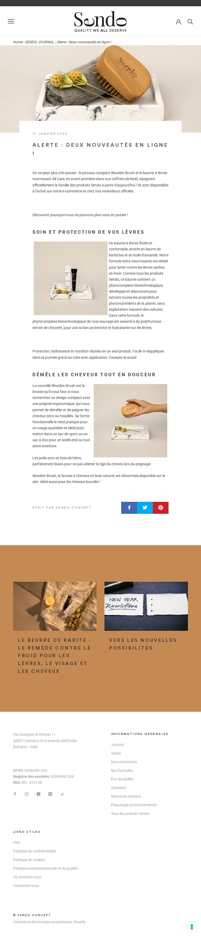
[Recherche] (190, 21)
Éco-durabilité (122, 779)
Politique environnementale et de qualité (45, 868)
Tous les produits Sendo (130, 813)
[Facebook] (15, 794)
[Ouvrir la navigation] (11, 21)
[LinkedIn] (50, 794)
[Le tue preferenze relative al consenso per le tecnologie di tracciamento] (192, 927)
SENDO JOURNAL (39, 42)
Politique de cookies (29, 860)
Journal (117, 745)
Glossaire (118, 788)
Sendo (116, 753)
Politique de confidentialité (34, 851)
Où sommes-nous (27, 877)
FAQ (16, 842)
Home (18, 42)
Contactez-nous (26, 886)
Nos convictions (124, 762)
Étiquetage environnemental (134, 805)
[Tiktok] (62, 794)
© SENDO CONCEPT (32, 915)
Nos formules (122, 770)
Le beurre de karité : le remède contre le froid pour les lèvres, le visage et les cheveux (54, 656)
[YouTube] (38, 794)
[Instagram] (27, 794)
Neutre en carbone (126, 796)
